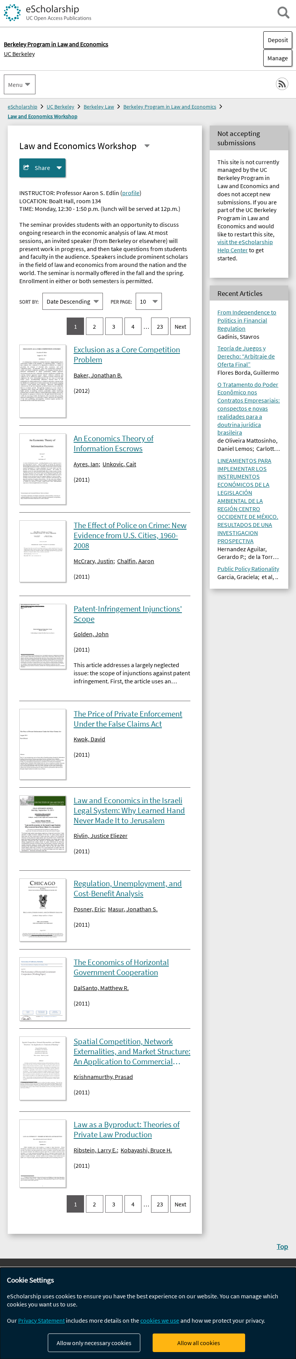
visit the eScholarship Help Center (245, 246)
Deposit (278, 40)
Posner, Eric (89, 909)
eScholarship (22, 106)
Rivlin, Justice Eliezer (101, 835)
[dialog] (148, 1313)
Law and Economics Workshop (42, 116)
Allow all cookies (198, 1343)
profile (131, 193)
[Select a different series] (147, 146)
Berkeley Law (99, 106)
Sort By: (29, 302)
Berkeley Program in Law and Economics (169, 106)
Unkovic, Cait (119, 464)
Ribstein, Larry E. (95, 1150)
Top (282, 1246)
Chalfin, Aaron (135, 561)
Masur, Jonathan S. (133, 909)
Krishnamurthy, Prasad (103, 1076)
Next (180, 326)
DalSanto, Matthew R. (101, 988)
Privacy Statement (41, 1320)
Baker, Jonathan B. (98, 375)
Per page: (121, 302)
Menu (15, 84)
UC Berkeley (19, 54)
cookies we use (159, 1320)
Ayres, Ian (86, 464)
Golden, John (91, 634)
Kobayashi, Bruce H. (146, 1150)
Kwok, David (89, 739)
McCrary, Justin (93, 561)
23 (160, 326)
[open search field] (283, 12)
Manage (275, 58)
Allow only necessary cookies (94, 1343)
